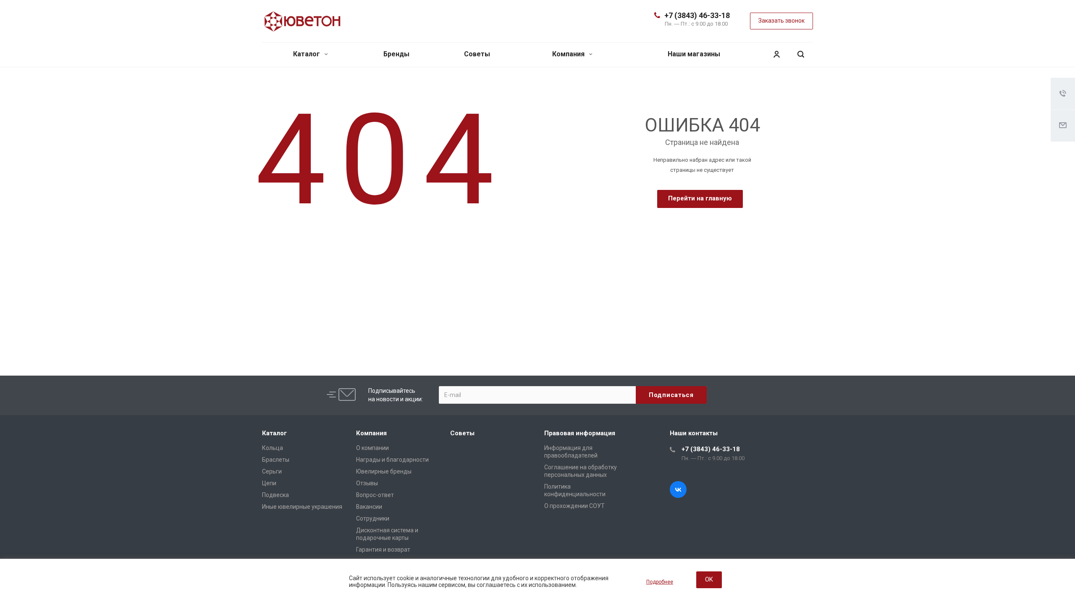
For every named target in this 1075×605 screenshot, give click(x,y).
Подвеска (275, 495)
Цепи (269, 483)
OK (709, 579)
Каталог (307, 54)
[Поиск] (801, 54)
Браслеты (275, 459)
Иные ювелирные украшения (302, 506)
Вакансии (369, 506)
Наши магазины (694, 54)
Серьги (272, 471)
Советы (477, 54)
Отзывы (367, 483)
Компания (569, 54)
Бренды (396, 54)
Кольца (272, 448)
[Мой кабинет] (776, 54)
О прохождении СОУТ (574, 505)
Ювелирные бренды (384, 471)
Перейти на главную (700, 198)
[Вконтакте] (678, 489)
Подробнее (659, 582)
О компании (372, 448)
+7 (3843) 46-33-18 (697, 15)
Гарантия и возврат (383, 549)
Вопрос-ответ (375, 495)
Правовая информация (579, 433)
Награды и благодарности (392, 459)
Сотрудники (372, 518)
